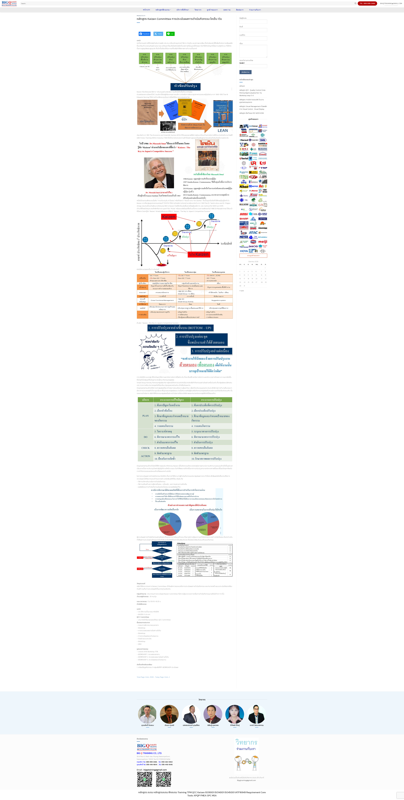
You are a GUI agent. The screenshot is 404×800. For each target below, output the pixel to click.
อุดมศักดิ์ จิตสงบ (147, 725)
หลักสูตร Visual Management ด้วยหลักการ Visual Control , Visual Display (253, 107)
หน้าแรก (242, 86)
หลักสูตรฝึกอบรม (163, 10)
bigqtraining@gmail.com (155, 769)
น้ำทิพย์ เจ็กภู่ (235, 725)
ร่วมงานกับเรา (255, 10)
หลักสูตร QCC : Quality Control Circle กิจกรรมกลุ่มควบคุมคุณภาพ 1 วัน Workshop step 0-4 (252, 93)
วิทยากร (198, 10)
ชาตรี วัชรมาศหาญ (256, 725)
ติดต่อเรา (240, 10)
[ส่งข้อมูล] (355, 3)
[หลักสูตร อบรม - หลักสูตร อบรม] (9, 4)
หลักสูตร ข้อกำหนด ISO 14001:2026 (251, 113)
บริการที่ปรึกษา (183, 10)
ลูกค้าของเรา (212, 10)
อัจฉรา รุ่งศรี (169, 725)
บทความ (227, 10)
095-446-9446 (167, 764)
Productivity (141, 16)
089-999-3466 (151, 762)
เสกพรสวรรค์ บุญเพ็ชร (191, 725)
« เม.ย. (241, 290)
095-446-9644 (151, 764)
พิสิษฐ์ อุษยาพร (213, 725)
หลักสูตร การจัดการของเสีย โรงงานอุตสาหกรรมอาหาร (251, 101)
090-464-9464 (167, 762)
